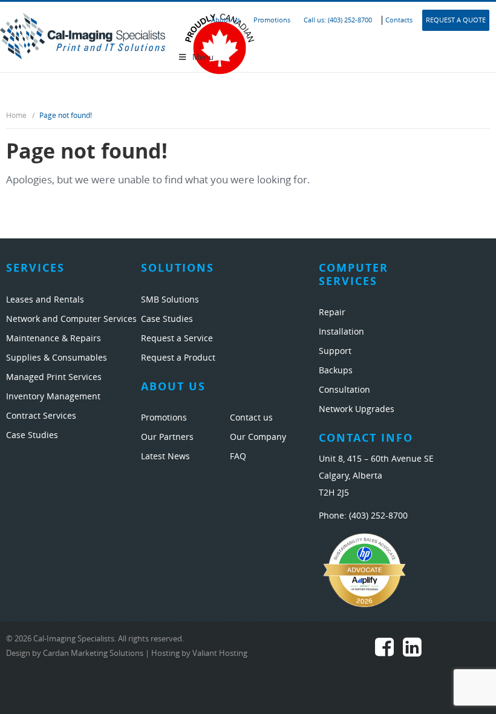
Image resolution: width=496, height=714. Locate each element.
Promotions (271, 20)
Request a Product (178, 358)
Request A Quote (456, 20)
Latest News (165, 456)
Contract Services (41, 416)
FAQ (238, 456)
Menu (203, 57)
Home (16, 115)
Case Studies (32, 435)
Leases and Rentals (45, 300)
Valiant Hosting (219, 653)
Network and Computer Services (71, 319)
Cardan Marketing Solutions (93, 653)
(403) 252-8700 (378, 516)
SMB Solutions (170, 300)
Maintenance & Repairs (53, 338)
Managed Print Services (54, 377)
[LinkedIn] (412, 651)
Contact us (251, 418)
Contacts (399, 20)
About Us (225, 20)
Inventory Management (53, 396)
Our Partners (167, 437)
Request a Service (177, 338)
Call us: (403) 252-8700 (338, 20)
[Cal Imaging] (82, 35)
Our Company (258, 437)
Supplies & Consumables (56, 358)
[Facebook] (384, 651)
